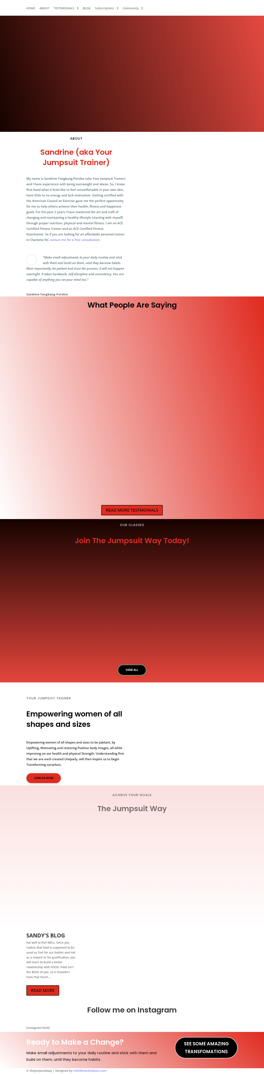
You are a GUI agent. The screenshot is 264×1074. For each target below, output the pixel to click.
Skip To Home (76, 121)
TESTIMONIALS (144, 10)
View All (132, 670)
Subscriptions (188, 10)
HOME (108, 10)
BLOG (168, 10)
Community (215, 10)
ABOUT (123, 10)
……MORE (39, 379)
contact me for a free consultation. (75, 240)
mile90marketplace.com (89, 1071)
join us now (43, 778)
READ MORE (43, 990)
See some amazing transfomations (206, 1048)
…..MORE (94, 392)
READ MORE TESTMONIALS (132, 510)
